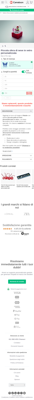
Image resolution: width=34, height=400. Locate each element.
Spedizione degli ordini (17, 359)
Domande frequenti (17, 346)
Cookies (12, 397)
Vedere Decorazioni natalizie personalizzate (15, 13)
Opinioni (17, 379)
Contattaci (17, 342)
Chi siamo (17, 372)
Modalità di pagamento (17, 356)
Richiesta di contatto (17, 281)
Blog (17, 376)
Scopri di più (7, 151)
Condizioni (4, 397)
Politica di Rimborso (17, 363)
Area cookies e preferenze (24, 397)
